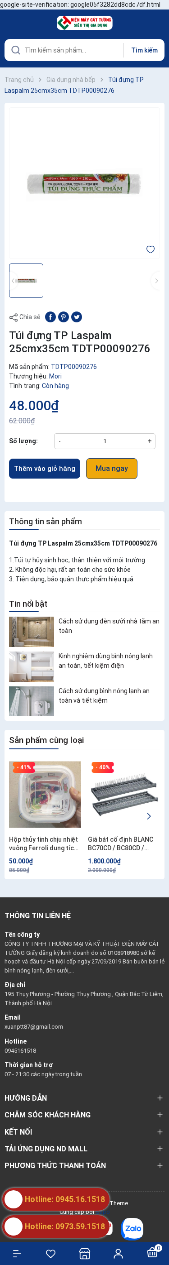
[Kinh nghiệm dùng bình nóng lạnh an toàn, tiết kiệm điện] (31, 667)
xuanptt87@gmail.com (34, 1026)
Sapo (103, 1211)
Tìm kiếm (144, 50)
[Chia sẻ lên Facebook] (50, 316)
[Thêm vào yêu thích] (150, 249)
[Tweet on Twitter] (76, 316)
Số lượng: (23, 441)
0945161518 (20, 1050)
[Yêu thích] (51, 1254)
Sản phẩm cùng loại (46, 740)
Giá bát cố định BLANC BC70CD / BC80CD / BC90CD (120, 844)
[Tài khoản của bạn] (118, 1253)
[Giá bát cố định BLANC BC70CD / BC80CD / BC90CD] (124, 794)
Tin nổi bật (28, 604)
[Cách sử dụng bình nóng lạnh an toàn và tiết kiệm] (31, 701)
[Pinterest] (63, 316)
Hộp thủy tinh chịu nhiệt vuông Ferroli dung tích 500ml (43, 844)
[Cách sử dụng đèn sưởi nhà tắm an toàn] (31, 632)
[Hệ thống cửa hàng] (84, 1253)
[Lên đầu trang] (157, 1225)
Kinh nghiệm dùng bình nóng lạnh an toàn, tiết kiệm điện (106, 660)
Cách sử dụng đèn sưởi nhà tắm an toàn (109, 626)
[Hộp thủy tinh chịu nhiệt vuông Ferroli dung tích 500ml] (45, 794)
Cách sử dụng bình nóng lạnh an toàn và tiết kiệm (104, 695)
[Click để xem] (84, 183)
